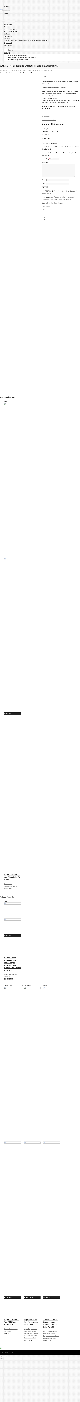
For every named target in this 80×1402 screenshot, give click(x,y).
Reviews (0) (45, 134)
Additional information (49, 120)
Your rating (46, 159)
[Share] (5, 1356)
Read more (8, 1297)
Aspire (48, 207)
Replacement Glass (30, 1335)
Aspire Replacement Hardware (59, 197)
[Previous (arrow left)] (1, 1358)
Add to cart (7, 713)
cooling (51, 203)
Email (44, 183)
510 (47, 203)
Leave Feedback (47, 193)
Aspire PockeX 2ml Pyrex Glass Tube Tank (31, 1322)
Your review (46, 162)
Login (6, 13)
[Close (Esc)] (7, 1356)
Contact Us (73, 191)
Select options (28, 1297)
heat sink (57, 203)
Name (44, 180)
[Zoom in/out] (1, 1356)
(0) (7, 53)
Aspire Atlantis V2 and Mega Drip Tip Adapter (12, 877)
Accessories (8, 884)
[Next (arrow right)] (3, 1358)
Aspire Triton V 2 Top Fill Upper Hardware (11, 1322)
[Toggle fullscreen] (3, 1356)
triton (62, 203)
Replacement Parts (64, 199)
